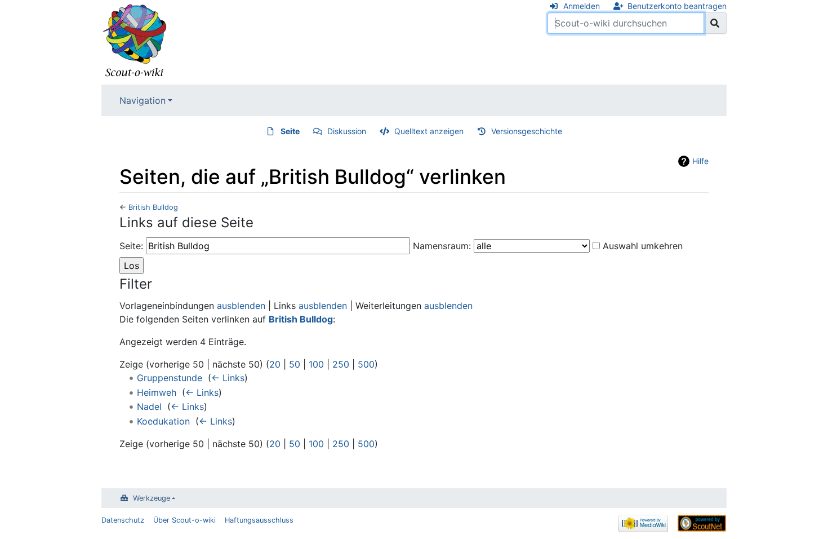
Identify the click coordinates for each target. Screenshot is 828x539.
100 (316, 364)
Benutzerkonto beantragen (677, 6)
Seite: (131, 245)
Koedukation (163, 421)
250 (340, 364)
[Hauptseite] (135, 41)
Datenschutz (122, 520)
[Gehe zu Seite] (715, 23)
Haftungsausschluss (259, 520)
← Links (227, 377)
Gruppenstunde (169, 377)
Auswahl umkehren (643, 245)
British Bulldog (153, 207)
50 (294, 364)
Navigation (142, 100)
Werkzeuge (151, 498)
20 (275, 364)
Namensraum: (442, 245)
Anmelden (581, 6)
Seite (290, 131)
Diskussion (346, 131)
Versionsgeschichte (526, 131)
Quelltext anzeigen (429, 131)
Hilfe (700, 161)
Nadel (149, 406)
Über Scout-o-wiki (184, 520)
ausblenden (241, 305)
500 (366, 364)
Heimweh (156, 392)
